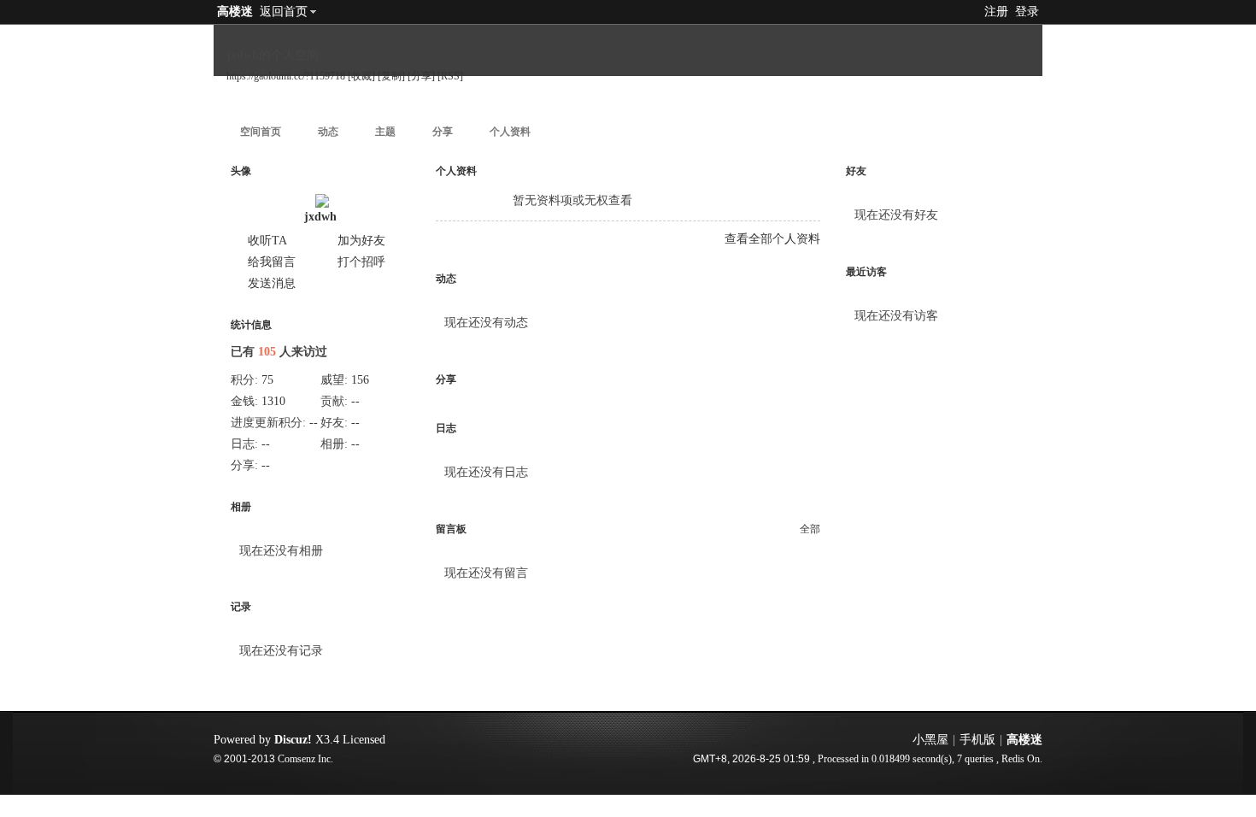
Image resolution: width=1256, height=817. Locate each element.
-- (355, 401)
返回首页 (284, 11)
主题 (385, 132)
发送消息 (272, 283)
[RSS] (450, 76)
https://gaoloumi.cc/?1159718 (285, 76)
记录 (241, 607)
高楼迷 (235, 11)
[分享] (421, 76)
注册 (996, 11)
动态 (328, 132)
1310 (273, 401)
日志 (446, 428)
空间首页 (260, 132)
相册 (241, 507)
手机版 (977, 739)
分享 (442, 132)
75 (267, 379)
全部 (810, 529)
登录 (1027, 11)
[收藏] (361, 76)
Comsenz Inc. (305, 759)
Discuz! (293, 739)
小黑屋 (930, 739)
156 (360, 379)
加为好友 (361, 240)
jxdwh (320, 216)
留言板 (451, 529)
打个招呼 (361, 262)
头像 (241, 171)
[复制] (391, 76)
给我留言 (272, 262)
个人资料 (510, 132)
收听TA (267, 240)
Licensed (364, 739)
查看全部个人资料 (772, 238)
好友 (856, 171)
